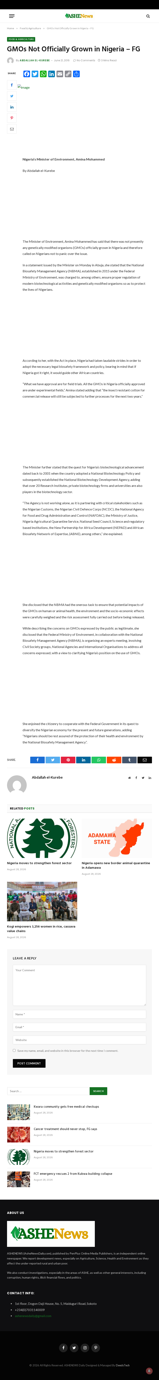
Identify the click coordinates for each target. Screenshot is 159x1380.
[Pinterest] (12, 118)
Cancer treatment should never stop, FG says (65, 1129)
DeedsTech (123, 1365)
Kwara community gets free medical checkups (66, 1107)
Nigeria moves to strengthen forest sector (39, 863)
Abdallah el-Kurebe (35, 60)
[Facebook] (12, 85)
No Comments (86, 60)
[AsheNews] (79, 16)
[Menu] (11, 16)
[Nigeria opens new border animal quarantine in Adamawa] (117, 838)
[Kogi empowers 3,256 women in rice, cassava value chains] (42, 901)
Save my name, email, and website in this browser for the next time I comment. (67, 1050)
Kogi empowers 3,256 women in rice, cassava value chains (41, 929)
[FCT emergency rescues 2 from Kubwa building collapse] (18, 1179)
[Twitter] (12, 96)
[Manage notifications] (149, 1371)
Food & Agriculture (21, 39)
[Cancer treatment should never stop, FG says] (18, 1134)
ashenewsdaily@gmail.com (33, 1316)
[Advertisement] (89, 125)
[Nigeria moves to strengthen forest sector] (42, 838)
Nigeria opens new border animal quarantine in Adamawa (116, 865)
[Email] (12, 129)
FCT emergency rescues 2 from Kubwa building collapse (73, 1174)
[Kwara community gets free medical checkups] (18, 1112)
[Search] (148, 16)
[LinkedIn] (12, 107)
